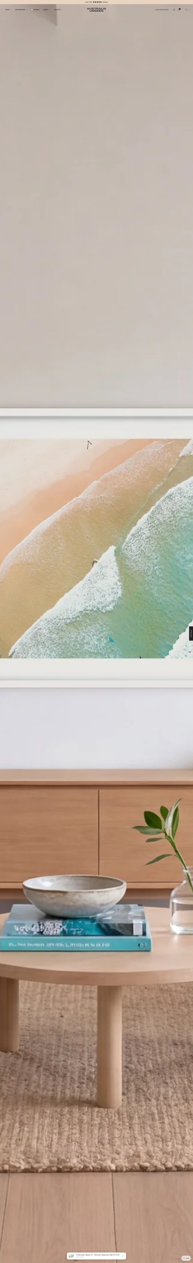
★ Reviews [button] (191, 633)
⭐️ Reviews (35, 10)
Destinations (20, 10)
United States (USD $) (162, 9)
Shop (7, 10)
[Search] (186, 9)
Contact (57, 10)
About (45, 10)
